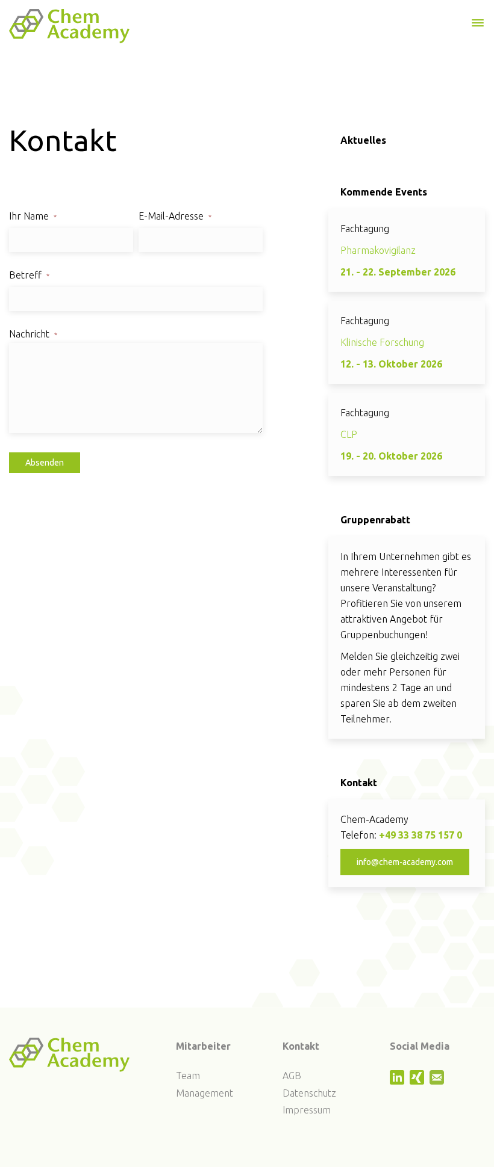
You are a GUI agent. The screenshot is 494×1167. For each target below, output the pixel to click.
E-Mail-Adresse (175, 216)
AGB (292, 1075)
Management (204, 1093)
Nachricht (33, 333)
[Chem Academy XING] (418, 1081)
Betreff (29, 274)
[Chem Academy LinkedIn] (398, 1081)
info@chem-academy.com (405, 862)
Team (188, 1075)
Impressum (307, 1109)
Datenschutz (309, 1093)
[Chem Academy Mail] (438, 1081)
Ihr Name (33, 216)
